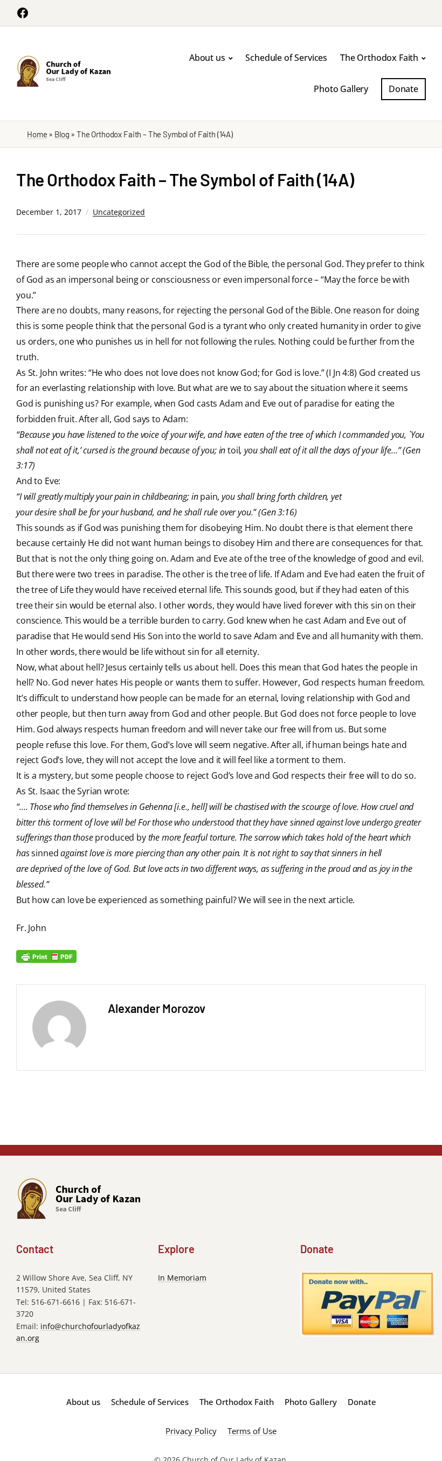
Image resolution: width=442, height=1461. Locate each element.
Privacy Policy (191, 1430)
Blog (61, 134)
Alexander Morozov (156, 1008)
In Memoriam (182, 1278)
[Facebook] (22, 12)
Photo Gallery (341, 89)
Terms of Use (252, 1430)
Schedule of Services (286, 58)
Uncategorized (119, 212)
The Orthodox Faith (379, 58)
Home (37, 134)
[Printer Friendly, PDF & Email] (46, 956)
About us (207, 58)
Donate (403, 89)
